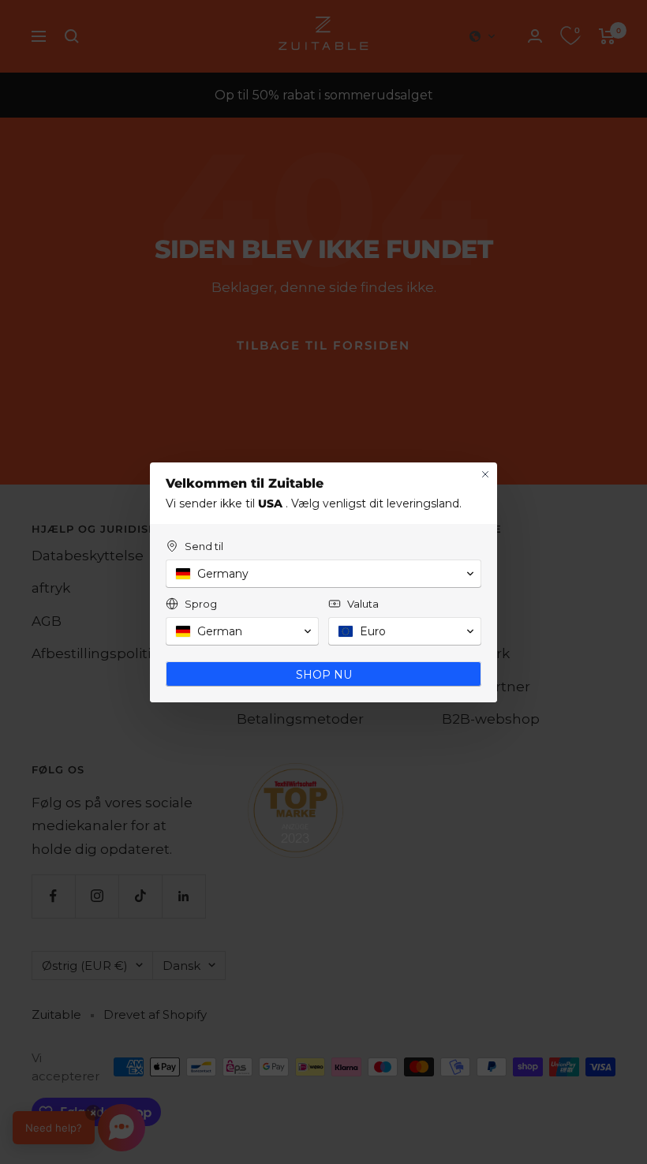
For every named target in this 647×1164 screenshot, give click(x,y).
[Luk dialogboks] (485, 474)
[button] (323, 574)
